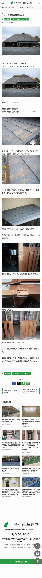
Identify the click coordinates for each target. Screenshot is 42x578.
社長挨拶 (27, 545)
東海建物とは (20, 545)
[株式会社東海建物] (21, 3)
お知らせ (5, 547)
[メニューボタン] (3, 3)
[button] (14, 383)
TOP (6, 545)
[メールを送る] (37, 553)
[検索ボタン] (39, 3)
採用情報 (12, 547)
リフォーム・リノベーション (19, 19)
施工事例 (6, 19)
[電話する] (37, 546)
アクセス (27, 547)
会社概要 (12, 545)
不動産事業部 (19, 547)
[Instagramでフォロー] (37, 561)
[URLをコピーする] (28, 383)
